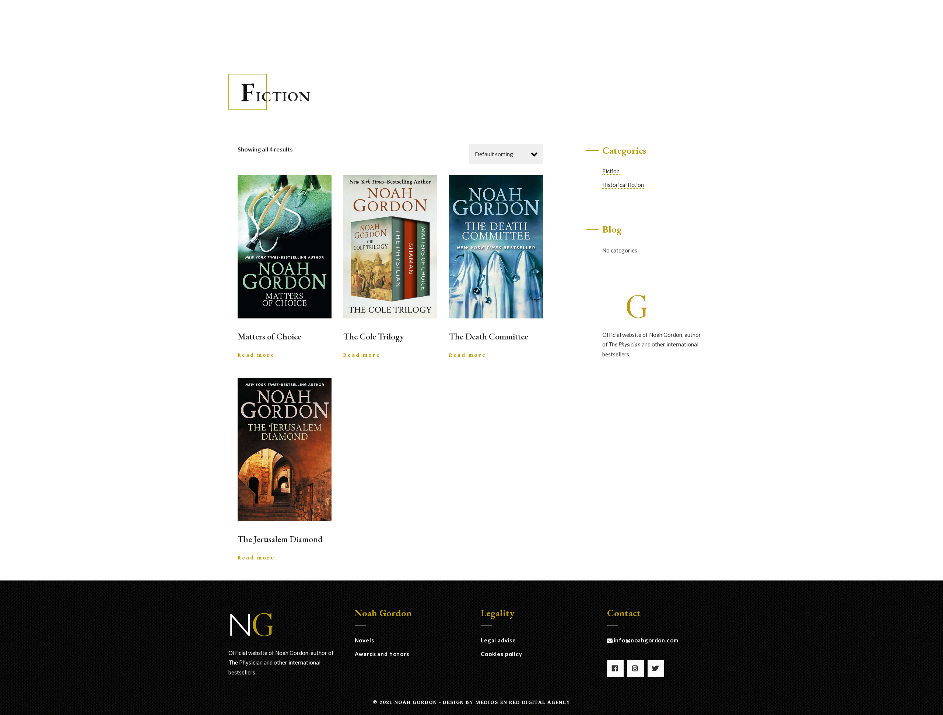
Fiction (611, 171)
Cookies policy (501, 654)
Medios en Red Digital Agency (522, 702)
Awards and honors (382, 654)
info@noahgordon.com (646, 640)
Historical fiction (623, 184)
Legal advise (498, 640)
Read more (256, 355)
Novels (364, 640)
